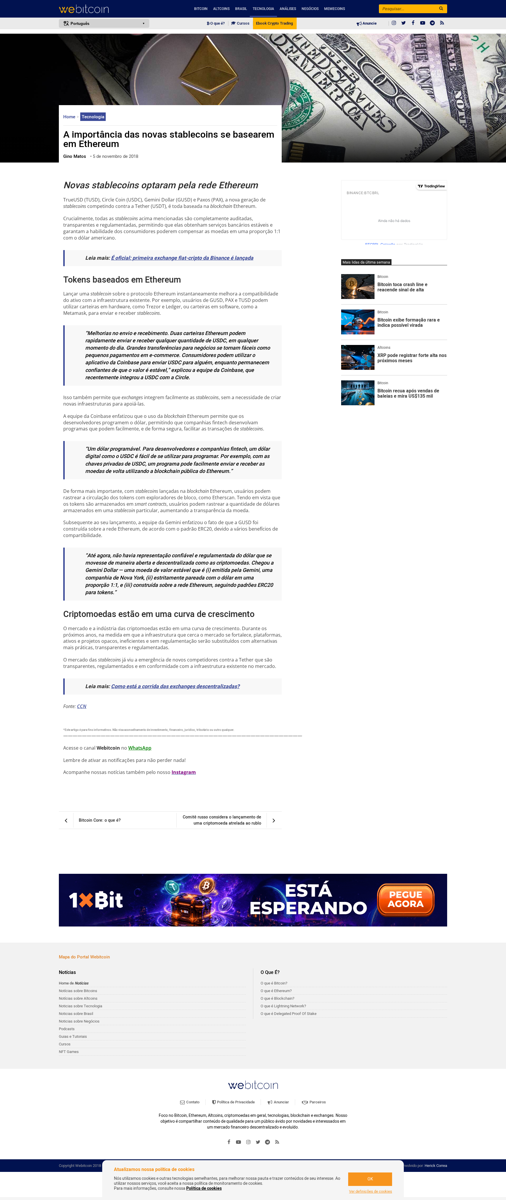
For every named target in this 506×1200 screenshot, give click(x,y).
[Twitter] (403, 23)
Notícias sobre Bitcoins (78, 991)
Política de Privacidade (235, 1102)
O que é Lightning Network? (283, 1006)
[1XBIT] (253, 900)
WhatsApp (139, 748)
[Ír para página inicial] (104, 9)
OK (370, 1179)
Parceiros (317, 1102)
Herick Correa (436, 1165)
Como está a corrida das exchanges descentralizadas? (175, 686)
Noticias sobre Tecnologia (80, 1006)
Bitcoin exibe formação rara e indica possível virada (408, 323)
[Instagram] (393, 23)
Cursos (242, 23)
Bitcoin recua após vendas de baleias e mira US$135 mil (408, 394)
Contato (192, 1102)
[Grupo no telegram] (432, 23)
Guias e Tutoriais (73, 1036)
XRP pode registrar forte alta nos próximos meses (412, 358)
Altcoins (221, 8)
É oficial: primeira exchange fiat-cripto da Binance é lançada (182, 258)
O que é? (217, 23)
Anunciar (281, 1102)
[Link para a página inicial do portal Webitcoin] (253, 1085)
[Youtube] (422, 23)
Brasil (241, 8)
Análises (288, 8)
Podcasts (67, 1029)
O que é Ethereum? (276, 991)
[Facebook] (413, 23)
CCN (81, 706)
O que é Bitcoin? (274, 983)
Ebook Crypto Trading (274, 23)
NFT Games (69, 1051)
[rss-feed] (442, 23)
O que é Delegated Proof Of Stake (289, 1013)
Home (69, 117)
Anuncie (369, 23)
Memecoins (334, 8)
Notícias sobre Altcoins (78, 998)
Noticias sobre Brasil (76, 1013)
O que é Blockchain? (277, 998)
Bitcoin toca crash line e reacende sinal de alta (402, 287)
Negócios (310, 8)
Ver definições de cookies (370, 1191)
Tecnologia (263, 8)
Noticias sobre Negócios (79, 1021)
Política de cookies (204, 1188)
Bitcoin (201, 8)
